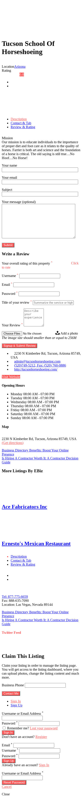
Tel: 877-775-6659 (15, 596)
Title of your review (17, 302)
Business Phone (13, 685)
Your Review (12, 325)
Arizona (19, 66)
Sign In (16, 701)
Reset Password (14, 782)
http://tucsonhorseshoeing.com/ (35, 369)
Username (10, 276)
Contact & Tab (21, 123)
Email (7, 284)
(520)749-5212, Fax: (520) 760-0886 (40, 365)
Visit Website (11, 377)
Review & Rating (23, 127)
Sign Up (16, 705)
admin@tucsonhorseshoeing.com (37, 361)
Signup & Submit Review (19, 345)
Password (10, 293)
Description (19, 119)
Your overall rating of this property (27, 263)
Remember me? (18, 728)
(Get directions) (12, 443)
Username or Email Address (22, 713)
